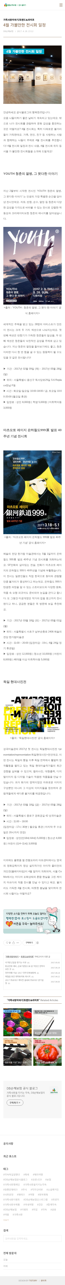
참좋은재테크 (11, 1189)
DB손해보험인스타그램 (36, 1199)
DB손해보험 (11, 1209)
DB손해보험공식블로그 (16, 1179)
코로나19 (37, 1179)
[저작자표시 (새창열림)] (37, 942)
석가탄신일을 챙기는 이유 (15, 962)
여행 (32, 1194)
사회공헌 (9, 1194)
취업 (35, 1209)
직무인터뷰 (37, 1189)
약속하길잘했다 (12, 1174)
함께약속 (52, 1204)
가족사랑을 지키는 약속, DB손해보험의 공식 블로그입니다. (26, 1094)
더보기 (6, 1219)
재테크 (21, 1194)
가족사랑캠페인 (12, 1184)
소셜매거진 (53, 1189)
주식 (25, 1189)
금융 (54, 1209)
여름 (7, 1214)
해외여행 (38, 1174)
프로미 (56, 1199)
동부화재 (43, 1194)
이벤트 (25, 1209)
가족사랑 (18, 1214)
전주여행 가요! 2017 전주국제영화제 (20, 972)
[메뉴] (61, 5)
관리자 (43, 1280)
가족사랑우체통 (12, 1204)
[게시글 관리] (18, 942)
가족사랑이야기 (12, 956)
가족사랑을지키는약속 (35, 1184)
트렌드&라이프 (27, 956)
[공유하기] (14, 942)
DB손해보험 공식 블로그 (22, 1088)
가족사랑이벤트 (12, 1199)
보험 (49, 1179)
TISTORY (33, 1280)
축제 (27, 1174)
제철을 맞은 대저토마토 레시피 (17, 976)
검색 (58, 1238)
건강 (40, 1204)
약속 (44, 1209)
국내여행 (29, 1204)
